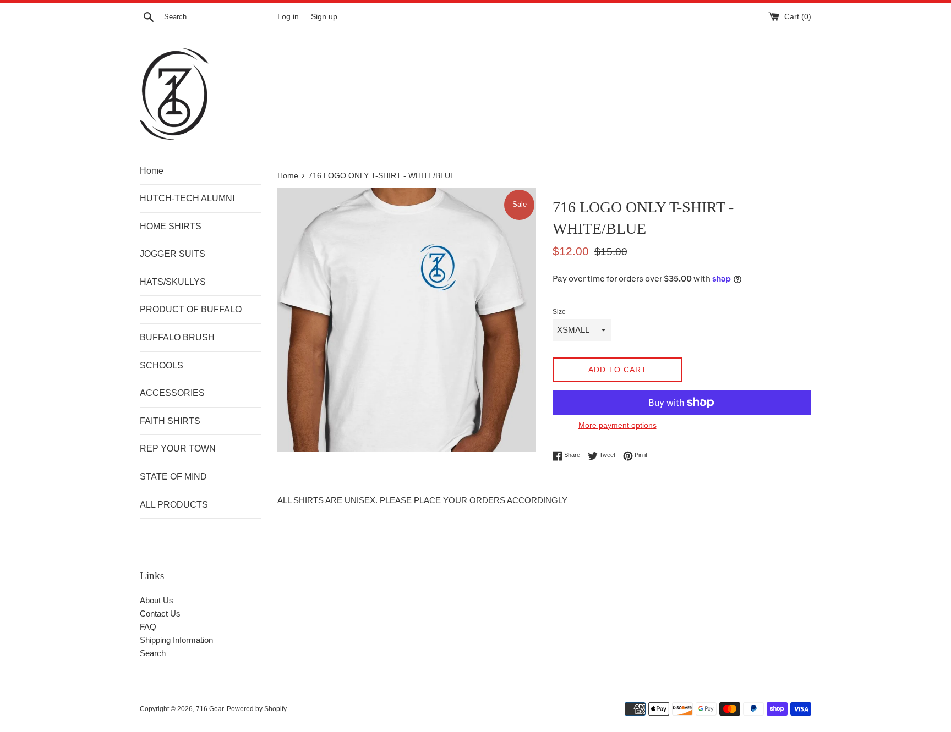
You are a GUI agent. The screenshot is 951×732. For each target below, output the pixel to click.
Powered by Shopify (257, 709)
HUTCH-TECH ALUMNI (187, 198)
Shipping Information (176, 640)
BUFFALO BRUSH (177, 337)
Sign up (324, 17)
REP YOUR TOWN (178, 448)
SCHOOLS (161, 365)
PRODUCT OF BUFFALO (191, 309)
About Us (156, 600)
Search (153, 653)
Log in (288, 17)
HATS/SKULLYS (173, 282)
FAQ (148, 626)
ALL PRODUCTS (174, 504)
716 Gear (209, 709)
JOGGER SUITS (172, 253)
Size (559, 312)
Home (151, 170)
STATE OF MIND (173, 476)
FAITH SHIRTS (170, 421)
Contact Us (160, 613)
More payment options (617, 425)
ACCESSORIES (172, 393)
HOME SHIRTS (170, 226)
